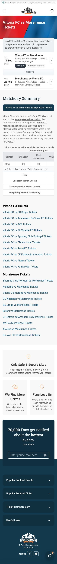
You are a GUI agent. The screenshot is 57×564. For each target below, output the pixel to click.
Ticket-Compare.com (18, 506)
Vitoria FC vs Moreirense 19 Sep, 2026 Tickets (29, 107)
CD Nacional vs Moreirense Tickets (22, 298)
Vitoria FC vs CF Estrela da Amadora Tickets (27, 254)
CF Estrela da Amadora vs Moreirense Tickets (28, 316)
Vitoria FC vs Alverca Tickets (19, 260)
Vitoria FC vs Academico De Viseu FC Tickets (28, 218)
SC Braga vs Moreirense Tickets (20, 304)
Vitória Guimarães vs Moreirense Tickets (25, 292)
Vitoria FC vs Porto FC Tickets (19, 248)
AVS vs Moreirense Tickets (17, 323)
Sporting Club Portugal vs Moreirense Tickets (28, 280)
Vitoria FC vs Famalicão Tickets (20, 266)
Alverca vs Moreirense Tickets (19, 329)
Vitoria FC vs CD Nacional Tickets (21, 242)
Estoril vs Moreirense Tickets (19, 310)
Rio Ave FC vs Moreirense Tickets (21, 335)
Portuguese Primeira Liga (28, 119)
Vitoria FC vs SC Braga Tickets (20, 212)
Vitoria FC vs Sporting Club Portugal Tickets (27, 236)
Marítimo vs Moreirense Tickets (20, 286)
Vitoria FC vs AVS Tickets (17, 224)
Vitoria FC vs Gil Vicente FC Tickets (22, 230)
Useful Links (13, 520)
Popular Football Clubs (19, 493)
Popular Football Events (19, 480)
